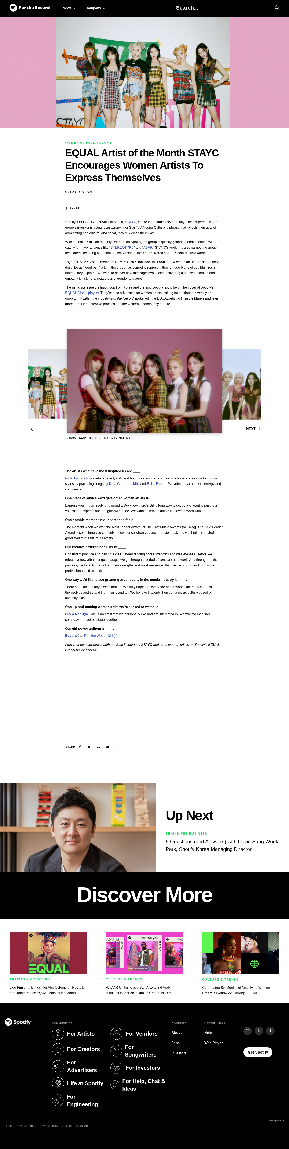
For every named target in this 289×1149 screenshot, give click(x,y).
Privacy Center (26, 1125)
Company (93, 8)
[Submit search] (275, 7)
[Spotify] (29, 8)
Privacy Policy (49, 1125)
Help (208, 1032)
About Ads (82, 1125)
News (67, 8)
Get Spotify (260, 1052)
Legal (9, 1125)
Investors (179, 1053)
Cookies (67, 1125)
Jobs (176, 1043)
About (177, 1032)
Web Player (213, 1043)
